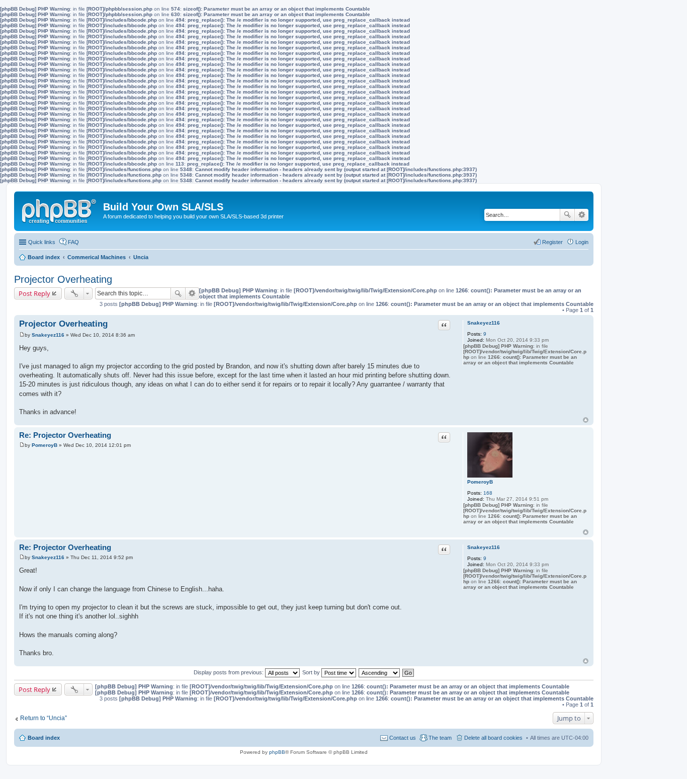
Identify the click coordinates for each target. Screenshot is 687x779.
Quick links (41, 242)
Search (567, 215)
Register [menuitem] (552, 242)
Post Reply (34, 293)
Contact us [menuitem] (402, 738)
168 (487, 493)
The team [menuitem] (440, 738)
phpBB (277, 752)
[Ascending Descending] (380, 672)
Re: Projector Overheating (65, 435)
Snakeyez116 (483, 323)
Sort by (311, 672)
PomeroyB (480, 482)
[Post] (22, 335)
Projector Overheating (63, 279)
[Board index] (60, 209)
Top (585, 420)
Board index (44, 738)
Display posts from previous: (229, 672)
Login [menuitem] (581, 242)
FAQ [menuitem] (73, 242)
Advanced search (581, 215)
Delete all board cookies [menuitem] (493, 738)
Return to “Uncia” (43, 718)
